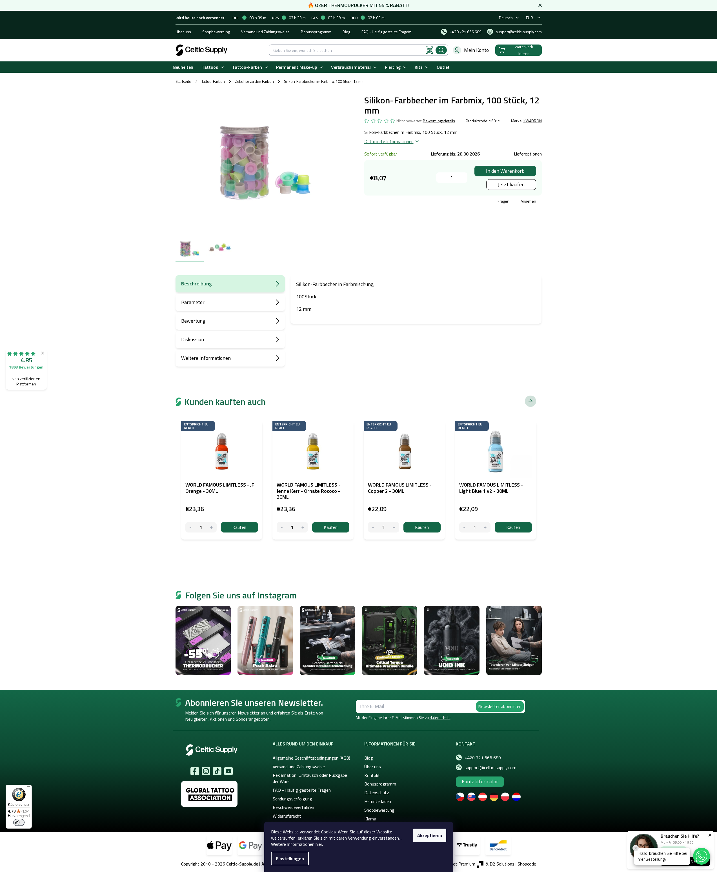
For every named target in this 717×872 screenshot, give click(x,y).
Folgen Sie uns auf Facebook (194, 771)
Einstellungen (290, 858)
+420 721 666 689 (483, 758)
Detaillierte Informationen (389, 141)
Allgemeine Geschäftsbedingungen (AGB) (311, 758)
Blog (346, 32)
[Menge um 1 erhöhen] (462, 177)
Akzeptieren (429, 835)
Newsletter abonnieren (499, 706)
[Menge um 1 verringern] (441, 177)
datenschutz (440, 717)
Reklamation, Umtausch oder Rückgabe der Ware (310, 778)
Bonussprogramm (316, 32)
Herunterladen (377, 801)
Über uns (183, 32)
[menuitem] (182, 67)
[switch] (19, 822)
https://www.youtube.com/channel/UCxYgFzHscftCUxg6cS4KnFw (228, 771)
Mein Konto (476, 50)
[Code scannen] (429, 50)
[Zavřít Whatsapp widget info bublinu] (635, 848)
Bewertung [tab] (193, 321)
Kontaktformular (480, 781)
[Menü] (28, 788)
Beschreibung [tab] (196, 283)
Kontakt (372, 775)
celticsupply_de (206, 771)
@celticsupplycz (217, 771)
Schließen (407, 201)
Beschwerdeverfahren (293, 807)
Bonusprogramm (380, 784)
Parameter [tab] (193, 302)
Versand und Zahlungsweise (265, 32)
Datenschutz (376, 792)
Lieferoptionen (528, 154)
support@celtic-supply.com (490, 767)
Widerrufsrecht (287, 816)
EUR (529, 18)
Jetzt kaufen (511, 184)
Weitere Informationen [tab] (206, 358)
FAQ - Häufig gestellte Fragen (385, 32)
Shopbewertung (216, 32)
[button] (701, 856)
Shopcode (527, 863)
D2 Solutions (502, 863)
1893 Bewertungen (26, 367)
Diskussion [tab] (192, 339)
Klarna (370, 819)
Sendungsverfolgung (292, 799)
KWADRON (532, 121)
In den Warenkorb (505, 171)
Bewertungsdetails (439, 121)
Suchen (441, 50)
